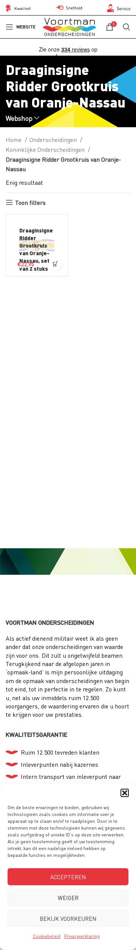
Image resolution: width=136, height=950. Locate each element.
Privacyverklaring (82, 936)
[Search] (126, 26)
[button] (124, 793)
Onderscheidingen (53, 140)
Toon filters (30, 202)
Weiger (68, 898)
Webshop (19, 118)
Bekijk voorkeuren (68, 918)
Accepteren (68, 877)
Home (14, 140)
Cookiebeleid (46, 936)
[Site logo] (69, 26)
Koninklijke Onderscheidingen (46, 149)
